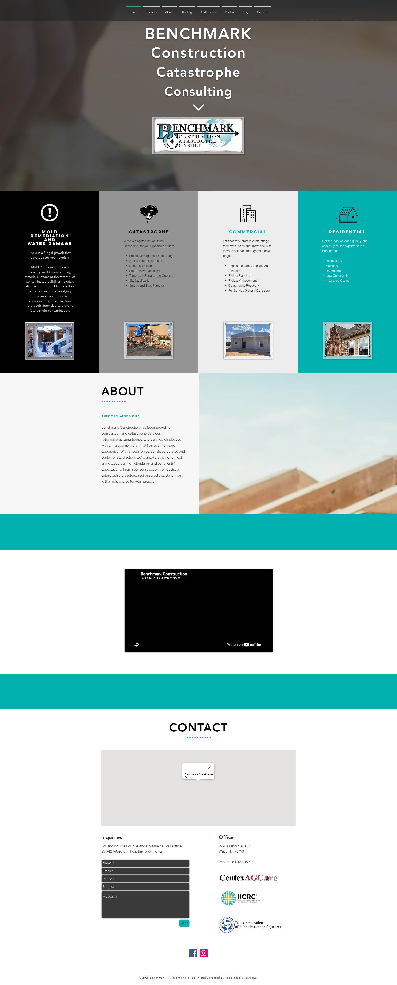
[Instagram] (204, 953)
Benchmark (157, 977)
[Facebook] (193, 953)
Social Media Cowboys (240, 977)
